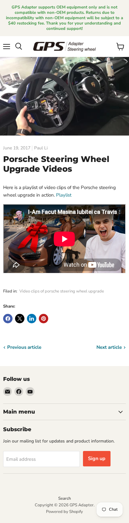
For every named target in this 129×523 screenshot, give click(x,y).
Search (64, 498)
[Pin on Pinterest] (43, 318)
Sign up (97, 458)
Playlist (63, 195)
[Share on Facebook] (8, 318)
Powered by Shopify (64, 512)
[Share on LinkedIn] (31, 318)
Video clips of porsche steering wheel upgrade (61, 291)
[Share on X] (19, 318)
